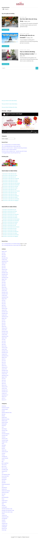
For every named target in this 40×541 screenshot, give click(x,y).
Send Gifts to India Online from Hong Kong (10, 214)
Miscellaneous (4, 487)
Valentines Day (4, 523)
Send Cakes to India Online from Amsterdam (11, 199)
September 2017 (5, 395)
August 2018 (4, 377)
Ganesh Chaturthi (5, 458)
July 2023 (3, 280)
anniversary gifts (5, 409)
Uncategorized (4, 518)
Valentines (4, 521)
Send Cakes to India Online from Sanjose (10, 181)
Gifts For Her (4, 464)
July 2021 (3, 320)
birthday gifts (4, 424)
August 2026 (4, 251)
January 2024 (4, 271)
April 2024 (4, 267)
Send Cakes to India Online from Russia (10, 175)
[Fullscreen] (36, 132)
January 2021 (4, 329)
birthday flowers (5, 422)
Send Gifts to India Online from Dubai (9, 230)
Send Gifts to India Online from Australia (10, 222)
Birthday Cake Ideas (5, 419)
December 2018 (5, 370)
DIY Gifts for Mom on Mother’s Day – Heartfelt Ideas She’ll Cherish (14, 151)
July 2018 (3, 378)
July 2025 (3, 253)
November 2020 (5, 333)
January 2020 (4, 349)
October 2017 (4, 393)
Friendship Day (4, 456)
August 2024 (4, 263)
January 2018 (4, 388)
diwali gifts (4, 445)
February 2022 (4, 308)
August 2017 (4, 396)
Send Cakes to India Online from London (10, 188)
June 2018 (4, 380)
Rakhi (3, 504)
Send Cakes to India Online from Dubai (10, 194)
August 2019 (4, 357)
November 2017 (5, 391)
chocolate (3, 432)
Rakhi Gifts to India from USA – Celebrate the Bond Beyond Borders (14, 148)
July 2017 (3, 398)
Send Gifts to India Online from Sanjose (10, 217)
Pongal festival (4, 500)
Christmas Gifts (4, 438)
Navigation (7, 9)
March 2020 (4, 346)
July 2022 (3, 300)
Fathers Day (4, 450)
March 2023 (4, 287)
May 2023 (4, 284)
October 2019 (4, 354)
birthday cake (4, 417)
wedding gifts (4, 526)
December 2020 (5, 331)
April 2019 (4, 364)
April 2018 (4, 383)
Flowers (3, 455)
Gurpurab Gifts (4, 471)
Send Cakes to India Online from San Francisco (11, 191)
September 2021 (5, 316)
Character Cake (4, 430)
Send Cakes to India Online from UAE (9, 189)
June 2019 (4, 360)
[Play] (3, 132)
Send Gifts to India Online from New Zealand (11, 219)
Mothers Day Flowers (6, 490)
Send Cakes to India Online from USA (9, 173)
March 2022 (4, 307)
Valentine (3, 520)
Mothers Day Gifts (5, 492)
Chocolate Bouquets (5, 433)
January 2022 (4, 310)
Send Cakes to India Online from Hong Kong (11, 178)
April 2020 (4, 344)
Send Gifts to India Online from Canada (10, 216)
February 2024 (4, 269)
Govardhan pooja (5, 469)
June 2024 (4, 266)
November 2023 (5, 274)
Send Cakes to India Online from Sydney (10, 197)
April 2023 (4, 285)
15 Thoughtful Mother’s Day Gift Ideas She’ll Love (11, 153)
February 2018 (4, 386)
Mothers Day (4, 489)
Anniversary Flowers (5, 407)
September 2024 (5, 261)
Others (3, 495)
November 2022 (5, 294)
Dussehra (3, 446)
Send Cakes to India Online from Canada (10, 180)
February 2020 (4, 347)
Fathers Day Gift (5, 451)
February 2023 (4, 289)
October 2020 (4, 334)
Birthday (27, 33)
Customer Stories (5, 440)
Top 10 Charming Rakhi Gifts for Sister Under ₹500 (11, 146)
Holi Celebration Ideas (6, 474)
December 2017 (5, 390)
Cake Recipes (4, 429)
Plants (3, 499)
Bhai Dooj (3, 414)
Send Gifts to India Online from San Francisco (11, 227)
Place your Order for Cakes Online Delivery (9, 104)
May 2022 (4, 303)
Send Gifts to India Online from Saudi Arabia (11, 220)
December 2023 (5, 272)
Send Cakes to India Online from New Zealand (11, 183)
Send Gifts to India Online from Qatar (10, 228)
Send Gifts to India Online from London (10, 223)
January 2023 (4, 290)
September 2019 (5, 356)
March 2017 (4, 400)
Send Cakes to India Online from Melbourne (11, 195)
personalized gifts (5, 497)
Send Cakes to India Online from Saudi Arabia (11, 184)
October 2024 (4, 259)
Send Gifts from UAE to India (7, 512)
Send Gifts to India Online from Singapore (10, 236)
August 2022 (4, 298)
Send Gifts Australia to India (7, 508)
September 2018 (5, 375)
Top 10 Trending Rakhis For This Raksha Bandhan (11, 144)
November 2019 (5, 352)
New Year (3, 494)
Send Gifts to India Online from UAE (9, 225)
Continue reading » (5, 29)
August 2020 (4, 338)
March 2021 (4, 326)
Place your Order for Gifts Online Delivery (9, 100)
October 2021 (4, 315)
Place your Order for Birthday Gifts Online (9, 107)
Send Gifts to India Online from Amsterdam (11, 234)
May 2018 (4, 382)
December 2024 (5, 258)
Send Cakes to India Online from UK (9, 177)
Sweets (3, 513)
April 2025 (4, 256)
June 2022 (4, 302)
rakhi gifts (3, 505)
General (3, 460)
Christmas (3, 437)
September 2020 (5, 336)
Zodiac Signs (4, 530)
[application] (20, 123)
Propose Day (4, 502)
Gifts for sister (4, 468)
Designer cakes (4, 442)
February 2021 (4, 328)
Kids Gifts (3, 481)
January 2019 (4, 369)
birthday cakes (4, 420)
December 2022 (5, 292)
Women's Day (4, 528)
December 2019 (5, 351)
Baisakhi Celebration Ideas (7, 412)
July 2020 (3, 339)
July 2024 (3, 264)
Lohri (2, 486)
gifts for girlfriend (5, 463)
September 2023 (5, 277)
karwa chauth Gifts (5, 476)
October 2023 (4, 276)
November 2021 (5, 313)
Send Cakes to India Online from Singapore (10, 200)
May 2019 (4, 362)
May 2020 (4, 342)
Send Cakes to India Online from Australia (10, 186)
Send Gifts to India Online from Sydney (10, 233)
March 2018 (4, 385)
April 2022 (4, 305)
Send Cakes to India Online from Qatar (10, 192)
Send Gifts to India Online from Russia (10, 211)
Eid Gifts (3, 448)
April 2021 (4, 325)
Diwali (3, 443)
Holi (2, 473)
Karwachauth (4, 477)
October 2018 (4, 373)
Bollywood (4, 425)
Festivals (3, 453)
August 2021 (4, 318)
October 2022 (4, 295)
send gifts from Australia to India (8, 510)
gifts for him (4, 466)
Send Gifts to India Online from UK (9, 212)
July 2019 (3, 359)
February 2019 (4, 367)
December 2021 (5, 311)
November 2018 (5, 372)
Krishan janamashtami (6, 484)
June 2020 (4, 341)
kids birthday (4, 479)
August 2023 (4, 279)
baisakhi (3, 411)
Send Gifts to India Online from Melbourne (10, 231)
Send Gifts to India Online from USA (9, 209)
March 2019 (4, 365)
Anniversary (4, 406)
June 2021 (4, 321)
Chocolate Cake (5, 435)
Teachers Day (4, 515)
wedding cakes (4, 525)
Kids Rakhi (4, 482)
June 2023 (4, 282)
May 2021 (4, 323)
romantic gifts (4, 507)
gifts (25, 17)
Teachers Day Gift (5, 517)
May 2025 (4, 254)
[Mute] (35, 132)
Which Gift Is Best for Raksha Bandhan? (9, 149)
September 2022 (5, 297)
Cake (3, 427)
